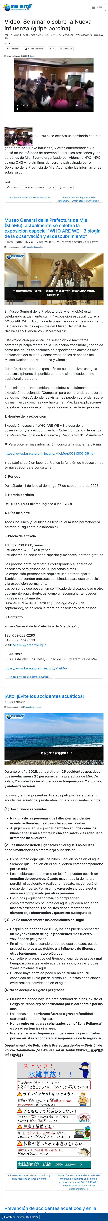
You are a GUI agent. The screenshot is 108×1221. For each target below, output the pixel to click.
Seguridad (37, 707)
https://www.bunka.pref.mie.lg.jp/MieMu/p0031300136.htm (49, 453)
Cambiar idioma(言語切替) (21, 1217)
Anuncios (29, 247)
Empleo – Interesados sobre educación (30, 197)
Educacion (38, 247)
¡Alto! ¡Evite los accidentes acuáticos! (30, 676)
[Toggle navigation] (102, 1217)
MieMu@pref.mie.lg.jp (29, 645)
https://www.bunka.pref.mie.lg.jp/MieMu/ (35, 668)
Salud (32, 56)
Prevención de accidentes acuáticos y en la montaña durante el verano (50, 1211)
